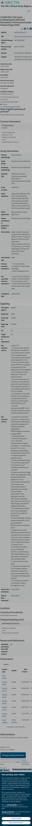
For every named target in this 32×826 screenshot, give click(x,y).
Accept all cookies (16, 818)
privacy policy (12, 805)
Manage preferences (8, 812)
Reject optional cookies (16, 823)
